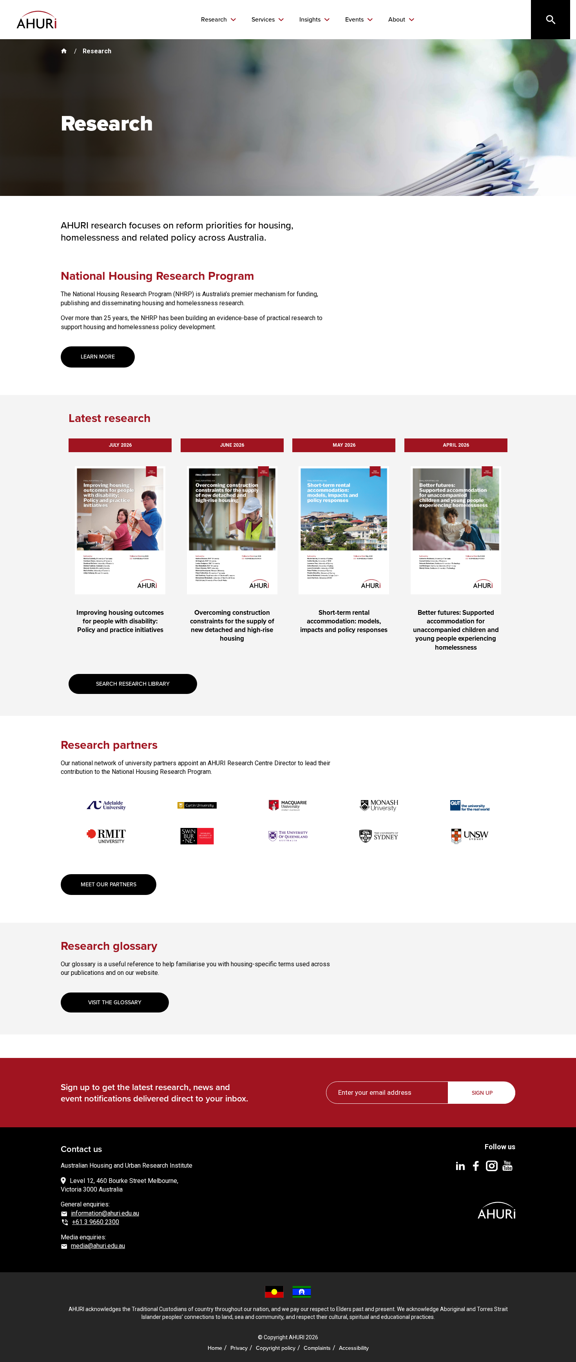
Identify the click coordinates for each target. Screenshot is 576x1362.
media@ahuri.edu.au (98, 1246)
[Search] (550, 19)
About (397, 19)
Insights (310, 19)
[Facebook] (476, 1165)
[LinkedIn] (460, 1165)
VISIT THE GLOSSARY (114, 1002)
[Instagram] (492, 1165)
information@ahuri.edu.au (105, 1213)
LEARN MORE (98, 357)
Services (264, 19)
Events (355, 19)
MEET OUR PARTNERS (108, 884)
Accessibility (354, 1348)
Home (215, 1348)
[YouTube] (507, 1165)
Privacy (239, 1348)
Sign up (482, 1093)
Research (214, 19)
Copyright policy (275, 1348)
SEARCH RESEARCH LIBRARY (133, 684)
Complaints (317, 1348)
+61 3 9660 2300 (95, 1222)
